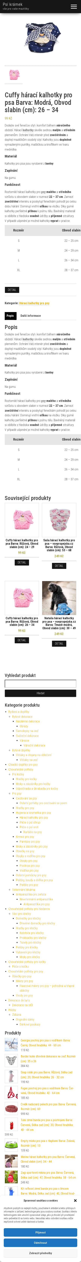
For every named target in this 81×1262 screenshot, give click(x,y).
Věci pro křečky (21, 914)
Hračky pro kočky (26, 779)
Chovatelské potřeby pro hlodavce (29, 909)
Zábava (16, 1014)
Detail (12, 290)
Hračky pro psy (25, 808)
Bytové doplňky (21, 750)
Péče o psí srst (29, 827)
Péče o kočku (20, 966)
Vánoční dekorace (34, 745)
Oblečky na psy (25, 851)
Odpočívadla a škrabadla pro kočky (37, 788)
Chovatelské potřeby (20, 769)
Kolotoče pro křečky (32, 933)
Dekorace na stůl (22, 1005)
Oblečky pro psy (21, 976)
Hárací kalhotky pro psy (34, 303)
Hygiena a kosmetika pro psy (33, 812)
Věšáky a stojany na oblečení (33, 755)
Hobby (12, 1010)
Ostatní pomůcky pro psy (31, 875)
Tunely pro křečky (30, 942)
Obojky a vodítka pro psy (30, 856)
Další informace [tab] (31, 316)
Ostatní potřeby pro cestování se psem (43, 803)
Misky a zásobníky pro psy (32, 846)
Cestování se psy (26, 798)
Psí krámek (13, 4)
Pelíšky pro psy (29, 885)
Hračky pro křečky (27, 928)
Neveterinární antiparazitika (36, 899)
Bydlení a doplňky (18, 712)
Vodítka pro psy (29, 870)
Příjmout (40, 1232)
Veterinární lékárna (23, 889)
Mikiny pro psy (24, 981)
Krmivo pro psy (25, 837)
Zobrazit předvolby (40, 1253)
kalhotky (28, 130)
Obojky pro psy (28, 861)
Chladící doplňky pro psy (23, 764)
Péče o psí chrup (30, 822)
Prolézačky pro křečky (33, 938)
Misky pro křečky (30, 957)
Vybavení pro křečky (28, 952)
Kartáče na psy (33, 832)
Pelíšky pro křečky (27, 947)
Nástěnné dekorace (28, 721)
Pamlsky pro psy (30, 841)
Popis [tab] (10, 316)
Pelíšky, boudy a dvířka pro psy (34, 880)
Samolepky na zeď (27, 731)
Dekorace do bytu (19, 1000)
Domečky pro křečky (28, 918)
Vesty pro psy (24, 995)
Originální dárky (25, 1019)
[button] (75, 1200)
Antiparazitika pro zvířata (31, 894)
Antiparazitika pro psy (37, 904)
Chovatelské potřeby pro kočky (27, 962)
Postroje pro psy (30, 865)
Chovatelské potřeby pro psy (25, 971)
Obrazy (24, 726)
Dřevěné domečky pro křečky (37, 923)
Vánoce (24, 740)
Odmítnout (40, 1243)
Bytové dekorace (22, 716)
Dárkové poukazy (30, 1024)
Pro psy (16, 793)
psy (43, 192)
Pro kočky (18, 774)
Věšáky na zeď (29, 760)
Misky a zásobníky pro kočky (33, 784)
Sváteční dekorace (27, 736)
